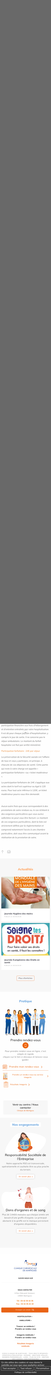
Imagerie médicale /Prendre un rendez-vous (25, 1336)
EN (25, 732)
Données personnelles (12, 1357)
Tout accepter (9, 1368)
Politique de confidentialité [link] (26, 1372)
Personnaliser (42, 1368)
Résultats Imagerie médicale (25, 1344)
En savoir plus (25, 1176)
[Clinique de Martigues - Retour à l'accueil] (25, 1265)
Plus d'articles (25, 978)
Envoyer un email (23, 1310)
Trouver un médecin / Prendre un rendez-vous (25, 1327)
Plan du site (35, 1357)
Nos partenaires (31, 1359)
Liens (26, 1357)
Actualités (25, 869)
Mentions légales (39, 1355)
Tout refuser (26, 1368)
